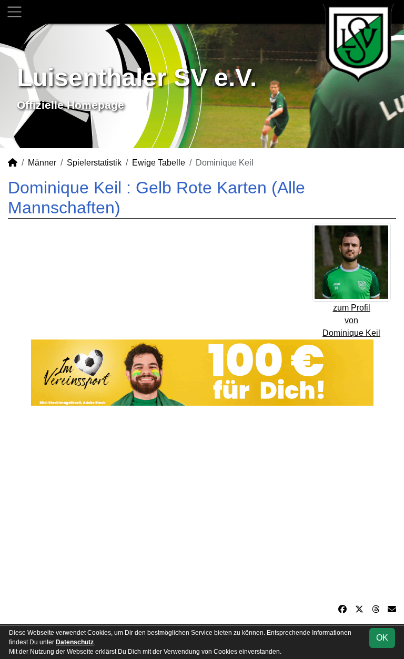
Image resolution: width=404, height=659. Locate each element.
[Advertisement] (202, 504)
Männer (42, 162)
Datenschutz (75, 642)
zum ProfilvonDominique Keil (351, 320)
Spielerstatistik (94, 162)
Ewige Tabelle (158, 162)
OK (382, 637)
